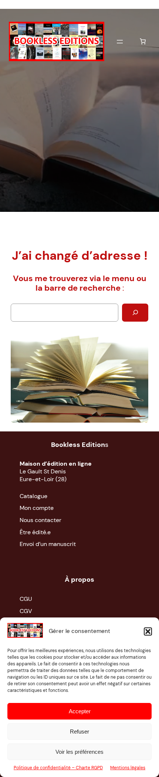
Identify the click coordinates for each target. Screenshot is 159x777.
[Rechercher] (135, 313)
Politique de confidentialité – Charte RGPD (58, 768)
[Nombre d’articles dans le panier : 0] (142, 41)
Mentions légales (127, 768)
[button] (148, 631)
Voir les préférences (79, 752)
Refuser (79, 731)
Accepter (80, 711)
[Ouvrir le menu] (119, 41)
